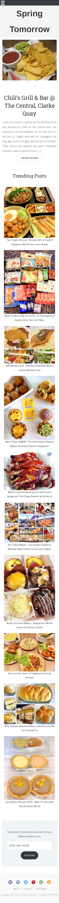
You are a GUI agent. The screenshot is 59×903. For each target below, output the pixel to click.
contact (27, 889)
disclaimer (41, 889)
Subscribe (29, 855)
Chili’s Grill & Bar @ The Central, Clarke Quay (29, 105)
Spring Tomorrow (30, 21)
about (16, 889)
